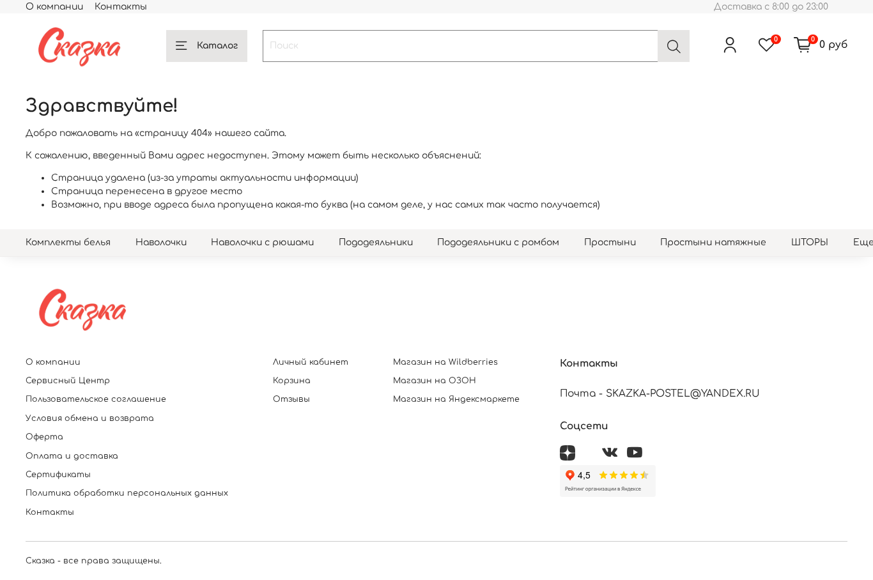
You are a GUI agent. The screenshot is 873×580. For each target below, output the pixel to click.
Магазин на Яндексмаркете (456, 399)
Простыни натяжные (713, 242)
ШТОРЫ (809, 242)
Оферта (44, 436)
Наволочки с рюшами (262, 242)
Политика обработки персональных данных (127, 493)
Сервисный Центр (68, 380)
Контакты (121, 6)
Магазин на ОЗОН (434, 380)
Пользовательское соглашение (96, 399)
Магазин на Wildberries (445, 362)
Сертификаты (58, 474)
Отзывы (291, 399)
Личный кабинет (310, 362)
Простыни (610, 242)
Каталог (217, 45)
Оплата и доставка (72, 456)
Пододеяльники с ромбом (498, 242)
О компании (54, 6)
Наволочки (161, 242)
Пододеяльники (376, 242)
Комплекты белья (68, 242)
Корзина (292, 380)
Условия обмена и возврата (90, 418)
